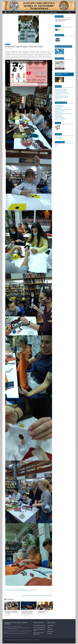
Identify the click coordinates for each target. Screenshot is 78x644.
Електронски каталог (33, 12)
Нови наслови (50, 631)
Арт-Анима (57, 94)
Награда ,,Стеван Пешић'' (60, 119)
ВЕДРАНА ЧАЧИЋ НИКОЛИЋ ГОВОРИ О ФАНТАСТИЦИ (38, 595)
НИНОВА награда (58, 112)
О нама (9, 12)
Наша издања (53, 12)
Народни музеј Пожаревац (60, 90)
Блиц (56, 146)
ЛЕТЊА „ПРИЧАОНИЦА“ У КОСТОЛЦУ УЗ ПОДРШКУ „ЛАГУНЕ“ (12, 612)
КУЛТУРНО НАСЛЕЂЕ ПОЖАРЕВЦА (43, 611)
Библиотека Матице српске (39, 627)
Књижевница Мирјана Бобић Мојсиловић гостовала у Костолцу (27, 612)
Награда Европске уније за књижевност (63, 109)
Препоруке (50, 633)
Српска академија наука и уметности (62, 93)
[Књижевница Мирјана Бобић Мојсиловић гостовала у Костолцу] (29, 602)
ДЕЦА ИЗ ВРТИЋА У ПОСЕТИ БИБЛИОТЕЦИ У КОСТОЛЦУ (20, 590)
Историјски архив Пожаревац (61, 92)
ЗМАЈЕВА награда (58, 114)
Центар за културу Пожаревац (61, 89)
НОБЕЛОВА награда (59, 105)
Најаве (49, 627)
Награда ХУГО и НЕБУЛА (60, 110)
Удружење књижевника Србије (61, 97)
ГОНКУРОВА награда (59, 106)
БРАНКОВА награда (59, 116)
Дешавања (15, 12)
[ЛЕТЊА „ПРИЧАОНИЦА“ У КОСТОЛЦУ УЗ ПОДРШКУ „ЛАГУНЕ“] (12, 602)
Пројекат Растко (58, 98)
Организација (22, 12)
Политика (57, 144)
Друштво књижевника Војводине (62, 96)
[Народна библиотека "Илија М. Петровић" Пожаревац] (39, 1)
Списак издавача (58, 136)
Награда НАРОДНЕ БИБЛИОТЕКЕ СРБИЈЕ (63, 113)
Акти (42, 12)
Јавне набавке (50, 625)
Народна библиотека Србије (39, 625)
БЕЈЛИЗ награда (58, 108)
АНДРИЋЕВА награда (59, 117)
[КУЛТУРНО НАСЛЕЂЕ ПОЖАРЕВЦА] (45, 602)
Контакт (47, 12)
